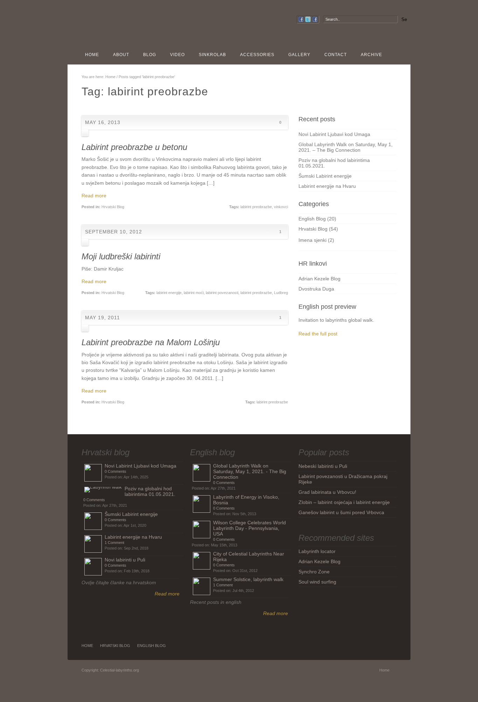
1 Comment (114, 542)
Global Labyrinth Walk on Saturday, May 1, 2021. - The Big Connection (249, 471)
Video (177, 54)
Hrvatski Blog (112, 207)
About (121, 54)
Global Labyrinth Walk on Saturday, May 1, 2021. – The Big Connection (345, 147)
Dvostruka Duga (316, 289)
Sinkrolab (212, 54)
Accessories (257, 54)
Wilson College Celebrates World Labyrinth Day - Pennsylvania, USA (249, 528)
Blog (149, 54)
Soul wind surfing (317, 582)
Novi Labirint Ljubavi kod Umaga (334, 134)
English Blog (312, 218)
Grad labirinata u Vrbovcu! (327, 492)
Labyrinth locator (317, 551)
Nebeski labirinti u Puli (322, 466)
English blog (212, 452)
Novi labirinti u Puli (125, 560)
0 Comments (115, 471)
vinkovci (281, 207)
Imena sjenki (312, 240)
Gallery (299, 54)
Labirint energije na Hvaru (327, 186)
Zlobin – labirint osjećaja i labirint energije (344, 502)
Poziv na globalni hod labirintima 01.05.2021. (150, 491)
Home (92, 54)
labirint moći (194, 293)
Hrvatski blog (105, 452)
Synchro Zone (314, 571)
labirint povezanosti (222, 293)
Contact (335, 54)
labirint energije (169, 293)
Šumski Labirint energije (325, 176)
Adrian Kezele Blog (319, 278)
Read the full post (317, 333)
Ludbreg (281, 293)
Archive (371, 54)
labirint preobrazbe (256, 207)
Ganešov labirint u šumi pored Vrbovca (341, 512)
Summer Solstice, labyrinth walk (248, 579)
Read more (94, 195)
